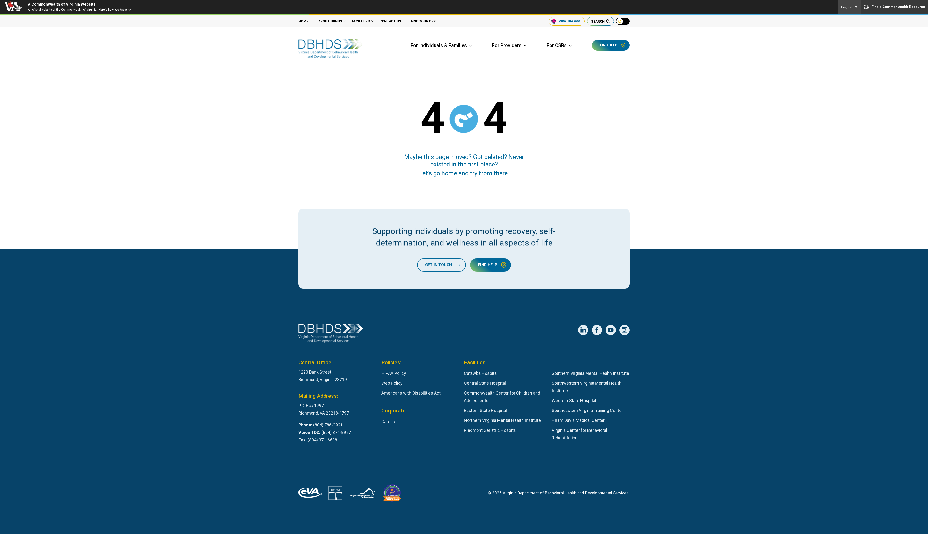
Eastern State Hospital (485, 410)
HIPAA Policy (393, 373)
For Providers (507, 45)
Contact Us (390, 21)
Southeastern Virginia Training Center (587, 410)
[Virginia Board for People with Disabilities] (392, 494)
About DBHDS (330, 21)
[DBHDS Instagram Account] (624, 330)
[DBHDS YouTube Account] (611, 330)
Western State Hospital (574, 400)
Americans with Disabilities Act (411, 393)
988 (569, 21)
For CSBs (557, 45)
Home (303, 21)
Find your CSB (423, 21)
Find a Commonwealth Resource (898, 7)
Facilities (361, 21)
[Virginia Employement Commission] (362, 494)
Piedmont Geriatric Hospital (490, 430)
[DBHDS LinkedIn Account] (583, 330)
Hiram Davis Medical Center (578, 420)
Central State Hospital (485, 383)
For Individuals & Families (439, 45)
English (849, 7)
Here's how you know (113, 9)
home (449, 173)
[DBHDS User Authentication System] (335, 494)
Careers (389, 421)
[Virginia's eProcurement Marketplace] (310, 494)
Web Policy (392, 383)
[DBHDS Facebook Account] (597, 330)
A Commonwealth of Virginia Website (62, 4)
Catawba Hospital (481, 373)
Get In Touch (438, 264)
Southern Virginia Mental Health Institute (590, 373)
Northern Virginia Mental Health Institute (502, 420)
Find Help (608, 45)
